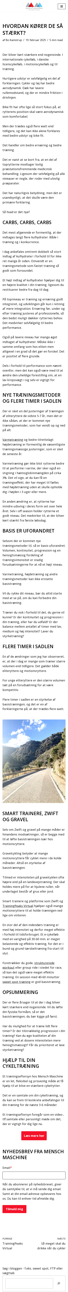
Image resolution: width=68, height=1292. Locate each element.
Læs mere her (34, 1136)
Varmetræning (12, 440)
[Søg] (59, 1283)
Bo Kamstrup (14, 40)
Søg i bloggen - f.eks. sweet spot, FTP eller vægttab (32, 1270)
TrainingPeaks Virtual (17, 906)
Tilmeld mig (14, 1209)
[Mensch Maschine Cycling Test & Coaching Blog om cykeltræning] (34, 6)
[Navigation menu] (62, 6)
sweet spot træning (16, 982)
